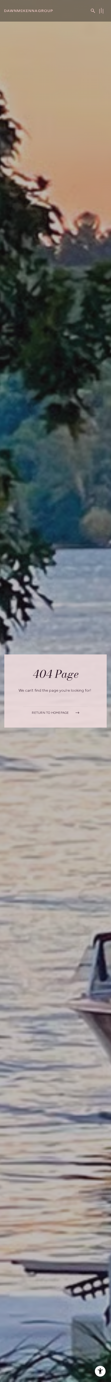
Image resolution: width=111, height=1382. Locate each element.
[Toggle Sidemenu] (101, 10)
